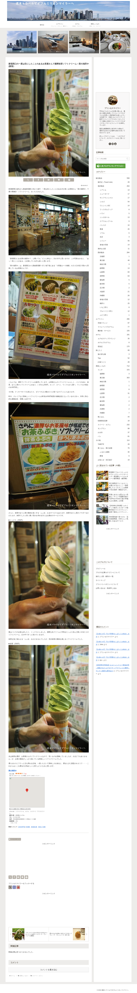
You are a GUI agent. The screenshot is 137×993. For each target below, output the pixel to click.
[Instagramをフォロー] (14, 887)
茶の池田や (13, 770)
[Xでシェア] (28, 180)
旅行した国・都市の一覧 (104, 576)
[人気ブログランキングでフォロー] (110, 166)
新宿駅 (28, 827)
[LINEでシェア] (59, 180)
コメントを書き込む (48, 970)
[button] (127, 158)
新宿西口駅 (34, 827)
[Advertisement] (49, 859)
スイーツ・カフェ (15, 839)
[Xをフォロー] (10, 887)
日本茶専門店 (21, 827)
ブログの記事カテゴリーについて (108, 572)
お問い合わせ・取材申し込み (106, 588)
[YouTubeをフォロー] (18, 887)
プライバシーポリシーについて (107, 584)
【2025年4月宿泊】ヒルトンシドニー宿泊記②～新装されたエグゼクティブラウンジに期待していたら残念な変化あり (112, 668)
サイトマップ (100, 580)
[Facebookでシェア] (38, 180)
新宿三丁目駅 (42, 827)
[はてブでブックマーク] (48, 180)
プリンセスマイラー (113, 108)
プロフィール (100, 568)
